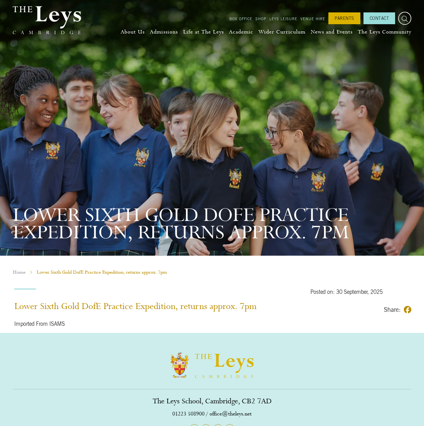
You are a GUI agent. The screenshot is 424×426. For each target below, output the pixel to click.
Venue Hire (312, 18)
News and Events (332, 31)
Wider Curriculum (282, 31)
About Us (133, 31)
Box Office (240, 18)
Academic (241, 31)
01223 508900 (188, 413)
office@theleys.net (231, 413)
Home (19, 272)
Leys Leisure (283, 18)
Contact (379, 18)
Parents (344, 18)
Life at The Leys (203, 31)
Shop (260, 18)
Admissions (164, 31)
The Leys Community (384, 31)
